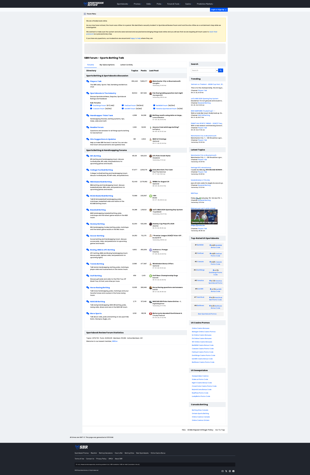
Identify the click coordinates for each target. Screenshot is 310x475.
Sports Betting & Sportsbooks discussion (107, 75)
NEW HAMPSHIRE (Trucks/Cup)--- (203, 111)
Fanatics (200, 280)
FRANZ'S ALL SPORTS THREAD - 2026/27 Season (208, 123)
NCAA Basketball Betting (101, 196)
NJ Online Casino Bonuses (201, 335)
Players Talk (95, 81)
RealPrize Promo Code (200, 393)
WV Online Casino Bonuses (202, 342)
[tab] (90, 65)
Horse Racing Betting (100, 287)
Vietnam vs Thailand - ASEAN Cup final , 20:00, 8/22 (210, 84)
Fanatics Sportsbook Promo (215, 282)
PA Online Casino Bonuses (202, 338)
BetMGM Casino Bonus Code (202, 345)
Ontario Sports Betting (200, 413)
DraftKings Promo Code (215, 273)
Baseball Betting (98, 210)
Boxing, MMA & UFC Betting (102, 250)
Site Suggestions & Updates (103, 139)
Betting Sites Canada (200, 410)
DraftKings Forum (99, 105)
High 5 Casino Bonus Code (202, 383)
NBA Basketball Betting (101, 182)
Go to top (220, 430)
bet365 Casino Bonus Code (202, 359)
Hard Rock (200, 297)
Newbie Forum (97, 127)
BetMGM (200, 245)
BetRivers (200, 305)
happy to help (135, 38)
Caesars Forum (99, 109)
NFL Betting (95, 156)
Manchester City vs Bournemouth (203, 136)
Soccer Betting (97, 236)
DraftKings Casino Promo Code (203, 355)
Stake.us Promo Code (200, 379)
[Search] (220, 70)
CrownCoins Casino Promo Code (204, 386)
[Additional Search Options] (217, 70)
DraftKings (201, 270)
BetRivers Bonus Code (216, 307)
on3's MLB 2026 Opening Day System (204, 99)
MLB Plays (194, 193)
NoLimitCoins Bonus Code (201, 389)
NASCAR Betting (97, 301)
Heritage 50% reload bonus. (201, 168)
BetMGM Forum (162, 105)
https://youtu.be (198, 225)
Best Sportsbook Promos (207, 314)
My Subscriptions (107, 65)
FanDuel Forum (130, 105)
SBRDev (115, 341)
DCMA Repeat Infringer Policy (200, 430)
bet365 (200, 289)
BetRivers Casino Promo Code (203, 362)
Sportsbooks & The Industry (103, 93)
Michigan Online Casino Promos (204, 332)
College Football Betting (101, 170)
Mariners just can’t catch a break (203, 208)
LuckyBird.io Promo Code (201, 396)
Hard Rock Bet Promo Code (215, 298)
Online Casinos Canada (201, 417)
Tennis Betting (97, 264)
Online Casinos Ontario (200, 420)
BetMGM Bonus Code (216, 246)
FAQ (184, 430)
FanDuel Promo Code (216, 255)
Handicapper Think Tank (101, 115)
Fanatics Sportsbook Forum (166, 109)
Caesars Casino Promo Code (203, 349)
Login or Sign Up (217, 10)
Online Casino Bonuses (200, 328)
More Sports (96, 313)
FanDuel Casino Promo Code (202, 352)
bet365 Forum (130, 109)
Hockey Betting (97, 224)
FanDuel (201, 253)
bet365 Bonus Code (216, 290)
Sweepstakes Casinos (200, 376)
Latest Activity (126, 65)
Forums (90, 65)
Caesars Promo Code (216, 263)
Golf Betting (96, 275)
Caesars (200, 262)
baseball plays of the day (200, 180)
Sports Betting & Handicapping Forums (106, 150)
